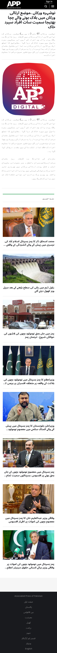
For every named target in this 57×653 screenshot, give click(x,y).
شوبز (28, 633)
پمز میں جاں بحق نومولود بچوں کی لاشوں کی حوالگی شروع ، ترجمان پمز (29, 335)
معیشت (28, 617)
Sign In (49, 1)
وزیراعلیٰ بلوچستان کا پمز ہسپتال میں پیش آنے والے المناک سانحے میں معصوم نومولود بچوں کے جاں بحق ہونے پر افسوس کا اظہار (30, 429)
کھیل (28, 622)
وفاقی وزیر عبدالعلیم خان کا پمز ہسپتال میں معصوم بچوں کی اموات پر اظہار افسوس (29, 519)
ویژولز (28, 643)
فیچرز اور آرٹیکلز (28, 638)
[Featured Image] (28, 222)
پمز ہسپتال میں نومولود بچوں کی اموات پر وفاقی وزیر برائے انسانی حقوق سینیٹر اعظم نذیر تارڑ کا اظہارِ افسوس (30, 567)
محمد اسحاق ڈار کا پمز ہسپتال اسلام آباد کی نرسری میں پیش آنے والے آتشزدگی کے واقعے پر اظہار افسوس (28, 245)
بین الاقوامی (28, 612)
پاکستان (28, 607)
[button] (46, 6)
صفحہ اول (28, 602)
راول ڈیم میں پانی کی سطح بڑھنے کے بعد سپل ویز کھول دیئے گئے (28, 289)
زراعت (28, 628)
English (28, 648)
